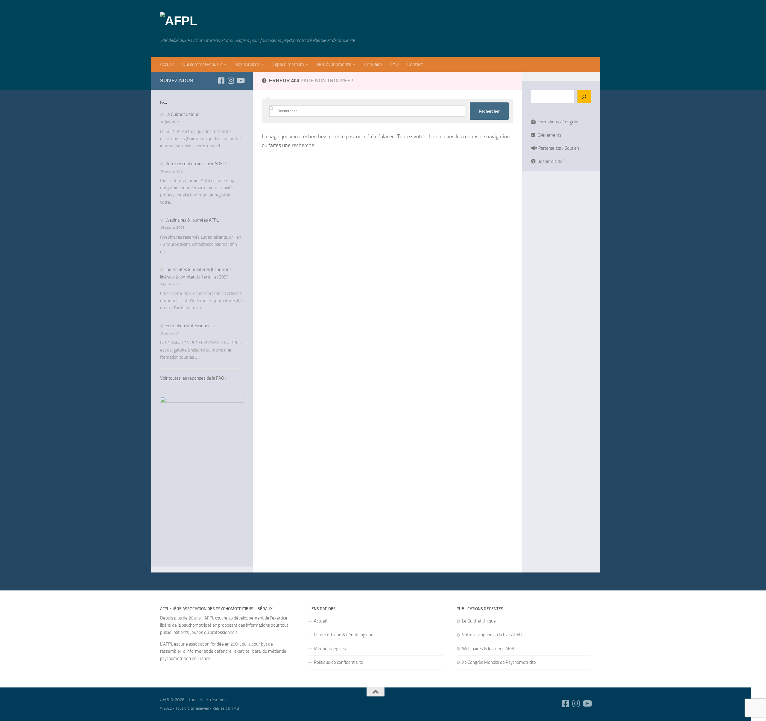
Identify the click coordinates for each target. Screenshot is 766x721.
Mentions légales (330, 648)
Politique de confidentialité (338, 662)
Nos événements (334, 64)
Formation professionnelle (190, 325)
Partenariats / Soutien (557, 148)
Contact (415, 64)
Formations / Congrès (557, 122)
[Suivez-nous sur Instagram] (230, 80)
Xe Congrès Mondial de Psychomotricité (499, 662)
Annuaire (373, 64)
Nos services (247, 64)
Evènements (548, 135)
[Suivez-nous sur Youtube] (240, 80)
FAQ (394, 64)
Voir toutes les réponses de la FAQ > (193, 378)
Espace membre (288, 64)
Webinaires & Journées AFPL (192, 220)
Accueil (167, 64)
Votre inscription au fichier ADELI (195, 163)
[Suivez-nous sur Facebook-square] (221, 80)
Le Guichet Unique (182, 114)
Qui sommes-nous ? (202, 64)
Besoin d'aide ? (550, 161)
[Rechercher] (584, 96)
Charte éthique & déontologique (343, 634)
